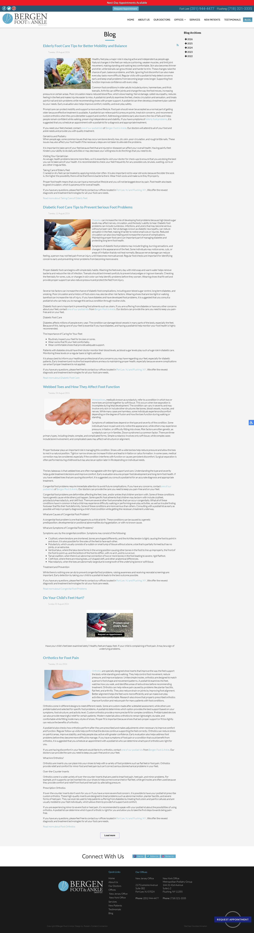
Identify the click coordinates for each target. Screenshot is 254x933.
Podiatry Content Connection (96, 926)
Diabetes (96, 220)
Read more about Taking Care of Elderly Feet (65, 198)
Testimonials (232, 19)
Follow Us (154, 856)
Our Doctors (162, 19)
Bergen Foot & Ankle (116, 128)
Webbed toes (98, 399)
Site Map (187, 926)
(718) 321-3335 (240, 8)
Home (130, 19)
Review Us (169, 856)
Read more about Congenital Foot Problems (65, 588)
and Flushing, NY (137, 189)
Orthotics (97, 670)
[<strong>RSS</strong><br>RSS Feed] (178, 45)
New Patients (212, 19)
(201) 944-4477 (202, 8)
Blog (248, 19)
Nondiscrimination (199, 926)
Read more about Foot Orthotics (59, 826)
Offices (178, 19)
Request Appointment (125, 8)
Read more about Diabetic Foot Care (61, 377)
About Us (144, 19)
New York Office (117, 897)
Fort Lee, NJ (122, 189)
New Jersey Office (118, 893)
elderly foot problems (156, 119)
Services (195, 19)
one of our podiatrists (92, 128)
